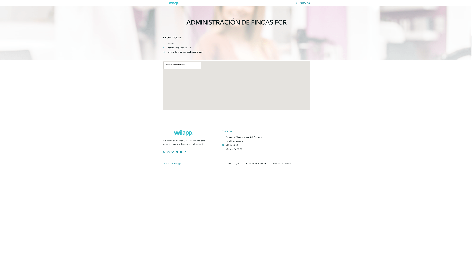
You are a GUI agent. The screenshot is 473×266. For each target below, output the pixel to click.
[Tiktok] (185, 152)
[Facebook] (168, 152)
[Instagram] (164, 152)
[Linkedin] (176, 152)
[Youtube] (181, 152)
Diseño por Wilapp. (172, 163)
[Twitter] (172, 152)
